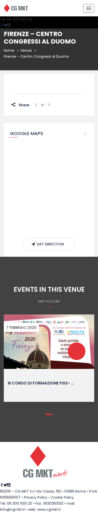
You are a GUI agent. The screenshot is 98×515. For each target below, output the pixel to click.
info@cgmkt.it (12, 509)
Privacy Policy (35, 497)
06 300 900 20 (19, 503)
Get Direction (50, 244)
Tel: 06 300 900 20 (16, 19)
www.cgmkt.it (49, 509)
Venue (26, 50)
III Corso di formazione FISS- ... (41, 383)
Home (9, 50)
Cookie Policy (62, 497)
